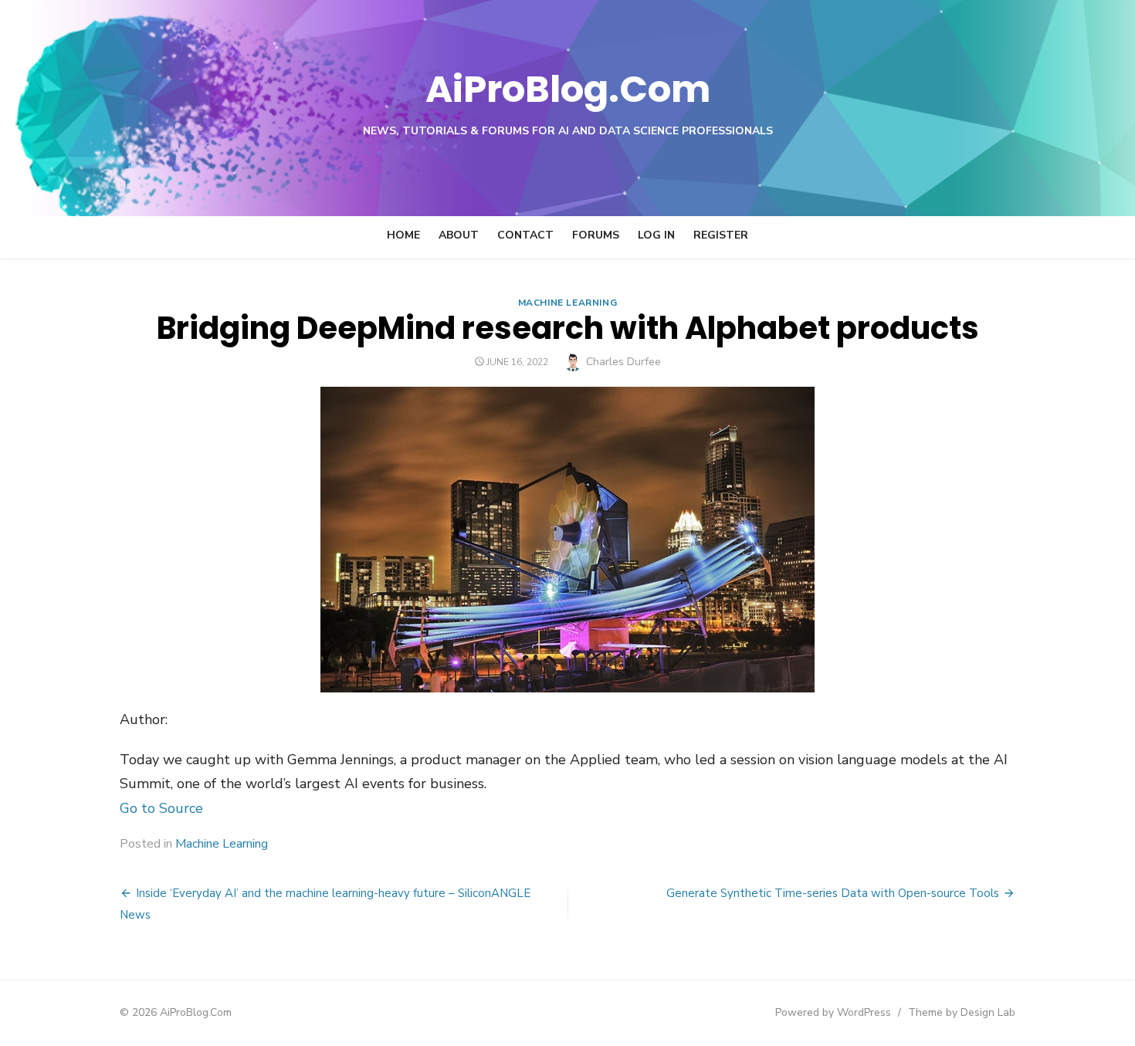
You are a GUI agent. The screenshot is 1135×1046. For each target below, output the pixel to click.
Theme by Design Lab (961, 1012)
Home (403, 235)
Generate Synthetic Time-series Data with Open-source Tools (832, 893)
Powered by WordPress (833, 1012)
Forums (595, 235)
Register (720, 235)
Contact (525, 235)
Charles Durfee (623, 361)
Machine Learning (568, 302)
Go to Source (161, 808)
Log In (656, 235)
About (459, 235)
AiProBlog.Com (567, 89)
